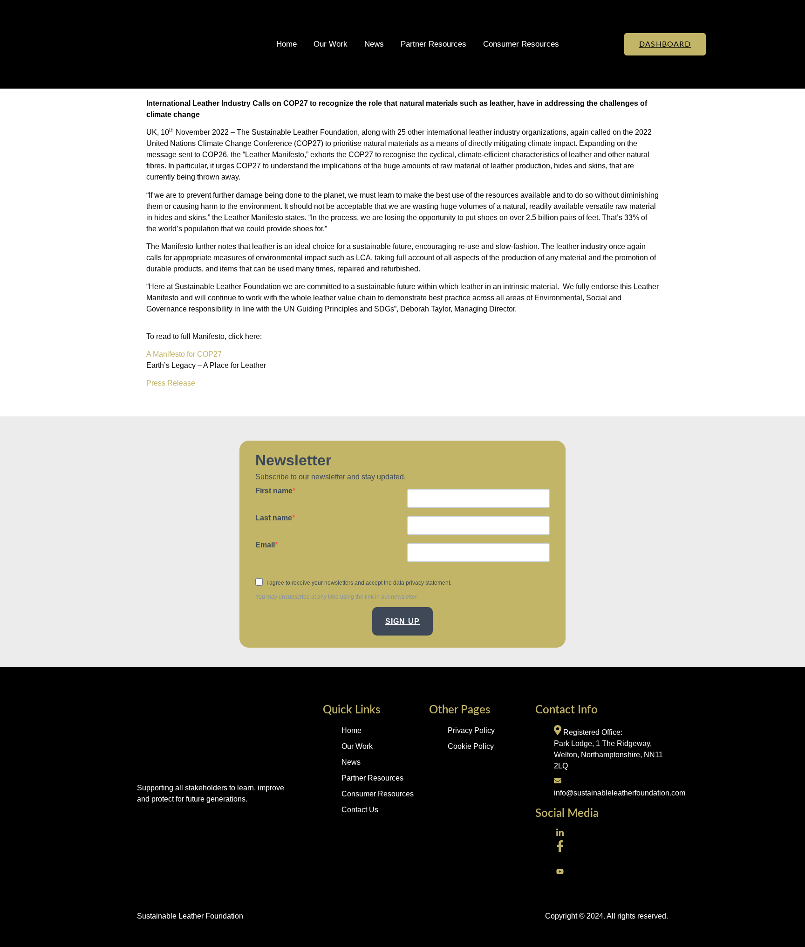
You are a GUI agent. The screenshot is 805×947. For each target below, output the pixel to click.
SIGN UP (402, 621)
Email (265, 545)
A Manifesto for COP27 (184, 354)
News (374, 44)
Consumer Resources (521, 44)
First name (274, 491)
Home (286, 44)
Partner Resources (433, 44)
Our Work (331, 44)
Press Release (170, 383)
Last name (273, 518)
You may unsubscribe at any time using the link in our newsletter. (336, 597)
